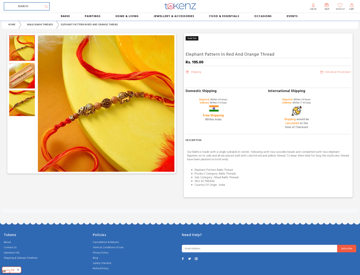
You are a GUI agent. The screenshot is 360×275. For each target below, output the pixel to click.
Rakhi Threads (227, 173)
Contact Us (10, 247)
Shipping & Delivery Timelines (21, 258)
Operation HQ (12, 253)
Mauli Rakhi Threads (40, 24)
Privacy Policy (100, 253)
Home (11, 24)
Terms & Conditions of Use (108, 247)
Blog (95, 258)
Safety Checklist (102, 263)
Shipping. (196, 72)
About (7, 242)
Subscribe (346, 249)
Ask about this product (338, 72)
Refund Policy (101, 268)
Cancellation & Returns (106, 242)
